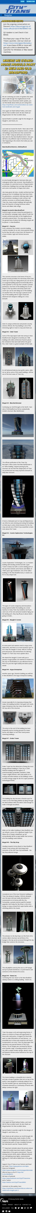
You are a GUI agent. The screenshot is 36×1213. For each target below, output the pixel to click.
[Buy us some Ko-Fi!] (3, 1211)
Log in (22, 1)
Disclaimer (6, 1208)
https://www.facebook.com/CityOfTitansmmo (16, 1178)
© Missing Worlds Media (15, 1199)
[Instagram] (28, 1208)
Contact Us (26, 1204)
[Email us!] (9, 1211)
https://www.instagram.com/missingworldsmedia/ (17, 1170)
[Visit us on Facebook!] (16, 1208)
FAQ (12, 1208)
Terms (4, 1204)
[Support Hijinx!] (31, 1208)
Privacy (10, 1204)
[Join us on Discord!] (6, 1211)
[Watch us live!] (25, 1208)
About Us (17, 1204)
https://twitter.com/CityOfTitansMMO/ (14, 1182)
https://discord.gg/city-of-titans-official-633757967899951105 (17, 27)
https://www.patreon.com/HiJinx (19, 1166)
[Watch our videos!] (22, 1208)
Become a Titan (31, 1)
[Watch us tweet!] (19, 1208)
